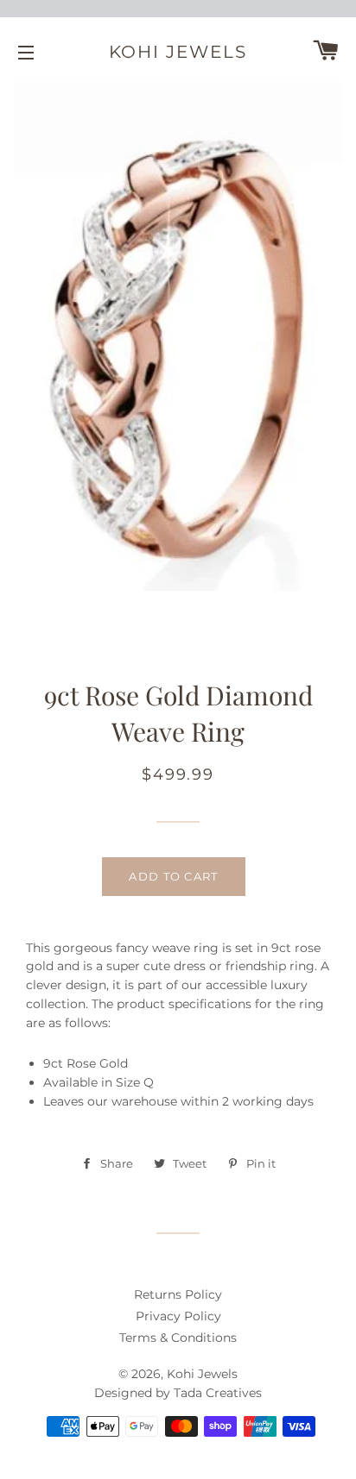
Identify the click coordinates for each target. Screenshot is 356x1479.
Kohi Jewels (178, 51)
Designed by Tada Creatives (178, 1393)
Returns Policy (178, 1294)
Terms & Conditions (178, 1337)
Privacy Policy (178, 1316)
